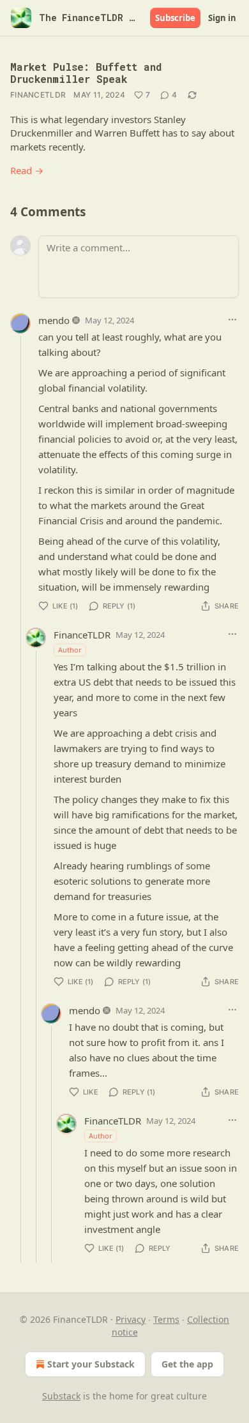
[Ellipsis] (232, 319)
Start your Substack (91, 1364)
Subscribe (175, 18)
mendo (54, 320)
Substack (61, 1396)
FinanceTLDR (38, 95)
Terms (166, 1319)
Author (70, 649)
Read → (26, 170)
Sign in (222, 18)
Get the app (187, 1364)
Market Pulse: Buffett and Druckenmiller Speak (86, 72)
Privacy (131, 1319)
